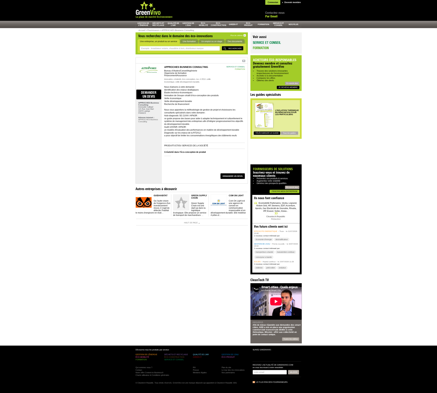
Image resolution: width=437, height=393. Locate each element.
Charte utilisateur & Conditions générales (152, 375)
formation (263, 24)
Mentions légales (200, 373)
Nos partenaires (228, 373)
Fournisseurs (153, 30)
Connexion (273, 2)
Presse (196, 370)
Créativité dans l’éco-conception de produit (185, 152)
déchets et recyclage (158, 24)
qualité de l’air (173, 24)
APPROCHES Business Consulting (177, 30)
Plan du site (226, 367)
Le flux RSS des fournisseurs (271, 382)
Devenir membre (292, 2)
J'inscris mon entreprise (284, 191)
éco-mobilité (203, 24)
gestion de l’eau (188, 24)
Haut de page (191, 223)
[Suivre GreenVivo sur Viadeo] (274, 356)
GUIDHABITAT (160, 195)
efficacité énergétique (265, 231)
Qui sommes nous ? (144, 367)
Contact (139, 370)
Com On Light (236, 195)
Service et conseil (267, 43)
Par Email (271, 16)
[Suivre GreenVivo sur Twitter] (262, 356)
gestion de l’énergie (143, 24)
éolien (257, 262)
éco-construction (218, 24)
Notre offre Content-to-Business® (149, 373)
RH (194, 367)
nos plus (293, 24)
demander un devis (148, 94)
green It (233, 24)
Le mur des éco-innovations (233, 370)
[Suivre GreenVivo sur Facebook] (256, 356)
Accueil (141, 30)
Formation (261, 48)
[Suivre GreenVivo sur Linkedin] (268, 356)
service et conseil (278, 24)
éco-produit (248, 24)
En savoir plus (292, 83)
